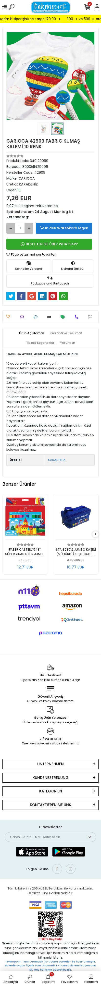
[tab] (32, 333)
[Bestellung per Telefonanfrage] (78, 317)
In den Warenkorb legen (66, 228)
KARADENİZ (56, 459)
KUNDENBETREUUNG (51, 777)
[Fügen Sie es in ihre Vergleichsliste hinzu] (50, 317)
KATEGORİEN (50, 791)
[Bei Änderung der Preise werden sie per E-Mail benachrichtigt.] (64, 317)
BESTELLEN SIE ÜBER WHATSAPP (52, 244)
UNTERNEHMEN (50, 763)
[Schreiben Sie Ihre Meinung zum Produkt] (37, 317)
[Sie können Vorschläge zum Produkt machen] (91, 317)
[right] (95, 534)
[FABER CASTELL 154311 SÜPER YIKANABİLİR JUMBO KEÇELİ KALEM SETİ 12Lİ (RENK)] (25, 518)
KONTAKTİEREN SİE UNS (50, 804)
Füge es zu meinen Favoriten (33, 254)
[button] (13, 76)
